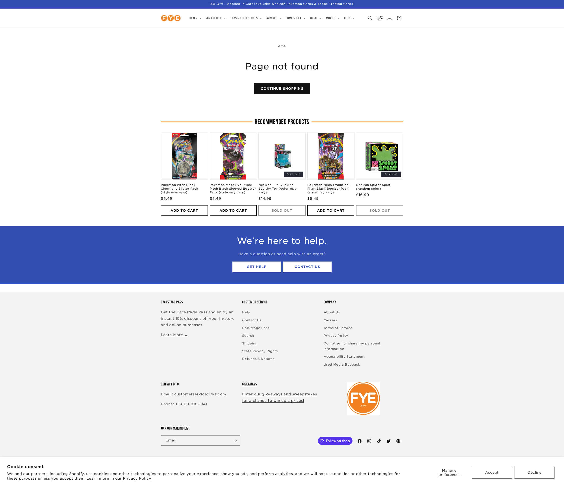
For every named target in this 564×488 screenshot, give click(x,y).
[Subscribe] (235, 441)
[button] (195, 18)
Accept (492, 472)
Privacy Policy (137, 478)
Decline (535, 472)
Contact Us (307, 267)
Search (248, 335)
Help (246, 312)
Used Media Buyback (342, 364)
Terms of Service (338, 328)
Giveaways (249, 384)
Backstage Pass (255, 328)
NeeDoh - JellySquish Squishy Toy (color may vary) (277, 188)
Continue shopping (282, 89)
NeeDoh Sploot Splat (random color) (373, 187)
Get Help (257, 267)
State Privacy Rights (260, 351)
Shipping (250, 343)
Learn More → (174, 335)
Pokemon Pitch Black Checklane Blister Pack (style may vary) (179, 188)
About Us (332, 312)
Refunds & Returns (258, 359)
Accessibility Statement (344, 357)
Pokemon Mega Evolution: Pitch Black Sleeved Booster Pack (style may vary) (233, 188)
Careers (330, 320)
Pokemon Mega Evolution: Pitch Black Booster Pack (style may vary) (328, 188)
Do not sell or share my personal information (352, 346)
